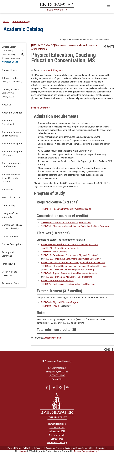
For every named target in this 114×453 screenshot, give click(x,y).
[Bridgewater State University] (57, 406)
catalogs (22, 451)
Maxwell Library (57, 427)
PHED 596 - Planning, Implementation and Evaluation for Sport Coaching (75, 226)
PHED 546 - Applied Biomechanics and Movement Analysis (69, 273)
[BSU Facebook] (47, 387)
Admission (7, 189)
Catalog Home (9, 70)
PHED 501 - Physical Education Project (59, 302)
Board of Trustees (11, 197)
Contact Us (57, 379)
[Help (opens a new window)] (112, 46)
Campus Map (8, 205)
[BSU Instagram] (60, 387)
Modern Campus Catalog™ (86, 451)
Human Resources (57, 424)
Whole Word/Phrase (12, 58)
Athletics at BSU (57, 431)
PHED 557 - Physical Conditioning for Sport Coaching (68, 269)
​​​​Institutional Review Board (76, 448)
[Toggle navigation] (108, 7)
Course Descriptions (12, 244)
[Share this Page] (104, 46)
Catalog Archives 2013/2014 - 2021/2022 (10, 93)
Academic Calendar (12, 112)
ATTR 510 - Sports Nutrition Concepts (61, 248)
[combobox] (86, 39)
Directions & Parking (57, 442)
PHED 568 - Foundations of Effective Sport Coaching (66, 222)
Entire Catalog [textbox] (8, 51)
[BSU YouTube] (67, 387)
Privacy (18, 448)
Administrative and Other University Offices (11, 178)
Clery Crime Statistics (55, 448)
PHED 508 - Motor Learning (54, 251)
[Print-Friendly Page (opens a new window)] (108, 46)
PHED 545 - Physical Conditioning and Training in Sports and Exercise (73, 266)
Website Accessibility (98, 448)
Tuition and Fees (10, 283)
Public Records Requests (33, 448)
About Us (6, 104)
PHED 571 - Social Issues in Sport (57, 280)
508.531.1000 (58, 375)
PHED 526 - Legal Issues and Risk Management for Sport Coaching (73, 262)
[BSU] (57, 7)
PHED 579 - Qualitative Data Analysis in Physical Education (71, 259)
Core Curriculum (10, 236)
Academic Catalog (21, 21)
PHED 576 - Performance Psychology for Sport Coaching (68, 284)
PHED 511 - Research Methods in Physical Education (66, 209)
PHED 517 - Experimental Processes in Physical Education (69, 255)
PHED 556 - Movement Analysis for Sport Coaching (67, 277)
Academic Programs (12, 143)
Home (6, 21)
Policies (11, 448)
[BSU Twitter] (53, 387)
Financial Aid (8, 263)
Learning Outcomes (40, 107)
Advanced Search (10, 61)
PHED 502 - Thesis (50, 306)
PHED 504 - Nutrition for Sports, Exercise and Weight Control (69, 244)
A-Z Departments (57, 435)
